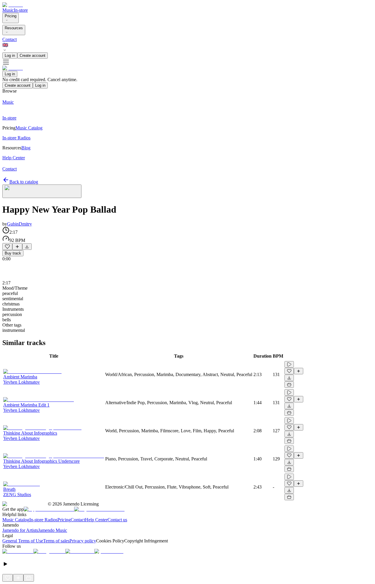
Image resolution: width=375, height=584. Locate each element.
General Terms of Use (22, 540)
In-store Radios (43, 519)
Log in (10, 55)
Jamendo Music (52, 530)
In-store (21, 10)
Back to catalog (23, 181)
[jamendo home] (12, 4)
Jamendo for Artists (20, 530)
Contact (9, 39)
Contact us (117, 519)
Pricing (10, 16)
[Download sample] (27, 246)
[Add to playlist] (17, 246)
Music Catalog (15, 519)
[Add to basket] (289, 384)
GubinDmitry (19, 223)
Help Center (96, 519)
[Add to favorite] (7, 246)
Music (8, 10)
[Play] (41, 191)
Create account (32, 55)
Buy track (13, 253)
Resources (14, 28)
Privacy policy (82, 540)
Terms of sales (56, 540)
